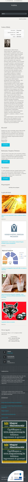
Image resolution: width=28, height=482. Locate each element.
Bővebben (5, 144)
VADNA (14, 5)
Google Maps (10, 353)
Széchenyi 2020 (4, 417)
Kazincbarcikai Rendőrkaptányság (8, 414)
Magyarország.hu (5, 410)
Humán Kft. (5, 479)
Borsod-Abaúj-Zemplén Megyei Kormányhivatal (11, 402)
